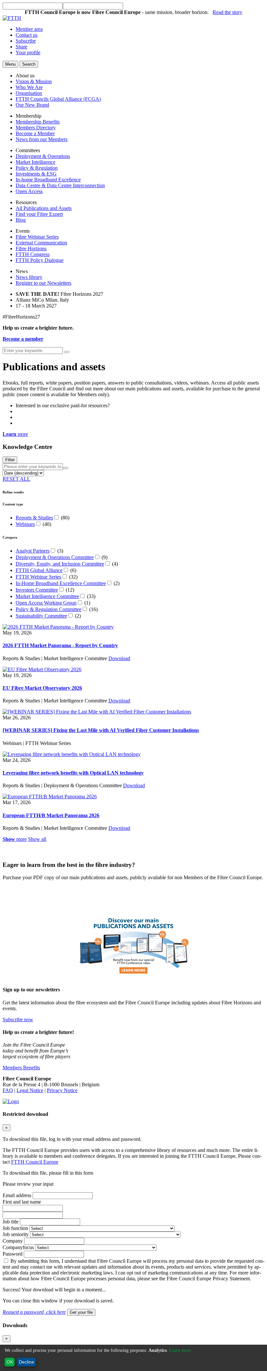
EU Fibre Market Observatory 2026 (42, 688)
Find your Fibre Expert (39, 214)
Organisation (29, 93)
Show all (37, 839)
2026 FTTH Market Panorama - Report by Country (60, 645)
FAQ (8, 1090)
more (15, 434)
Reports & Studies (34, 517)
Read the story (227, 12)
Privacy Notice (62, 1090)
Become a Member (35, 133)
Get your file (81, 1312)
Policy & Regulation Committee (48, 609)
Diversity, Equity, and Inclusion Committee (60, 564)
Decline (26, 1361)
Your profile (28, 52)
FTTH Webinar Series (38, 577)
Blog (21, 220)
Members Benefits (21, 1067)
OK (10, 1361)
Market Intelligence (35, 162)
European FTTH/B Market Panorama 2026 (51, 815)
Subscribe (26, 41)
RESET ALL (16, 479)
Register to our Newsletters (43, 283)
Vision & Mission (34, 81)
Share (21, 46)
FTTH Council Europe (34, 1162)
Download (119, 658)
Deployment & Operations (43, 156)
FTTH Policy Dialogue (39, 260)
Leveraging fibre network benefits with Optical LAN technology (73, 773)
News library (29, 277)
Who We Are (29, 87)
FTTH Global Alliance (39, 570)
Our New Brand (32, 105)
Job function (15, 1228)
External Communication (41, 242)
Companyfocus (18, 1247)
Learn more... (182, 1350)
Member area (29, 29)
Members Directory (36, 127)
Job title (11, 1221)
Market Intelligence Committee (47, 596)
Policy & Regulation (37, 168)
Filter (10, 459)
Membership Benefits (38, 121)
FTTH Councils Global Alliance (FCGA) (58, 99)
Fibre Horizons (31, 248)
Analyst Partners (32, 551)
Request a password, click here (34, 1312)
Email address (17, 1195)
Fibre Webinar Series (37, 237)
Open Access (29, 191)
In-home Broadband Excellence (48, 179)
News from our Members (41, 139)
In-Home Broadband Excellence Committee (61, 583)
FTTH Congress (32, 254)
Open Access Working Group (46, 603)
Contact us (26, 35)
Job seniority (16, 1234)
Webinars (25, 524)
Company (13, 1241)
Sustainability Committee (41, 616)
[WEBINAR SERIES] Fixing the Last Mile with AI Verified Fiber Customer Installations (101, 730)
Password (12, 1254)
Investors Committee (37, 590)
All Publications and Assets (44, 208)
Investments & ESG (36, 173)
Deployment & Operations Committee (55, 557)
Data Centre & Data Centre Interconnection (60, 185)
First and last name (22, 1202)
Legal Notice (30, 1090)
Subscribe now (18, 1019)
